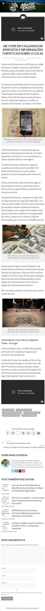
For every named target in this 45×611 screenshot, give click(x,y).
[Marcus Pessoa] (22, 12)
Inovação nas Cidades (32, 413)
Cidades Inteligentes (24, 410)
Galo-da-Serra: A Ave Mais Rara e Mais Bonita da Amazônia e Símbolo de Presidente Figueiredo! (27, 488)
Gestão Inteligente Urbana (12, 413)
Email (3, 575)
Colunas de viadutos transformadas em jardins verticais (23, 446)
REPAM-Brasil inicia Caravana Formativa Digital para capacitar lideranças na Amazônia (26, 513)
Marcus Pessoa (17, 58)
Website (3, 583)
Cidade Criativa (8, 410)
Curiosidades (23, 60)
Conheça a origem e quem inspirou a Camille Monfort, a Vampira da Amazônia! (28, 526)
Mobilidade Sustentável (11, 415)
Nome (3, 568)
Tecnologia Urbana (29, 415)
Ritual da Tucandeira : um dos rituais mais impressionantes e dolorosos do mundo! (28, 500)
